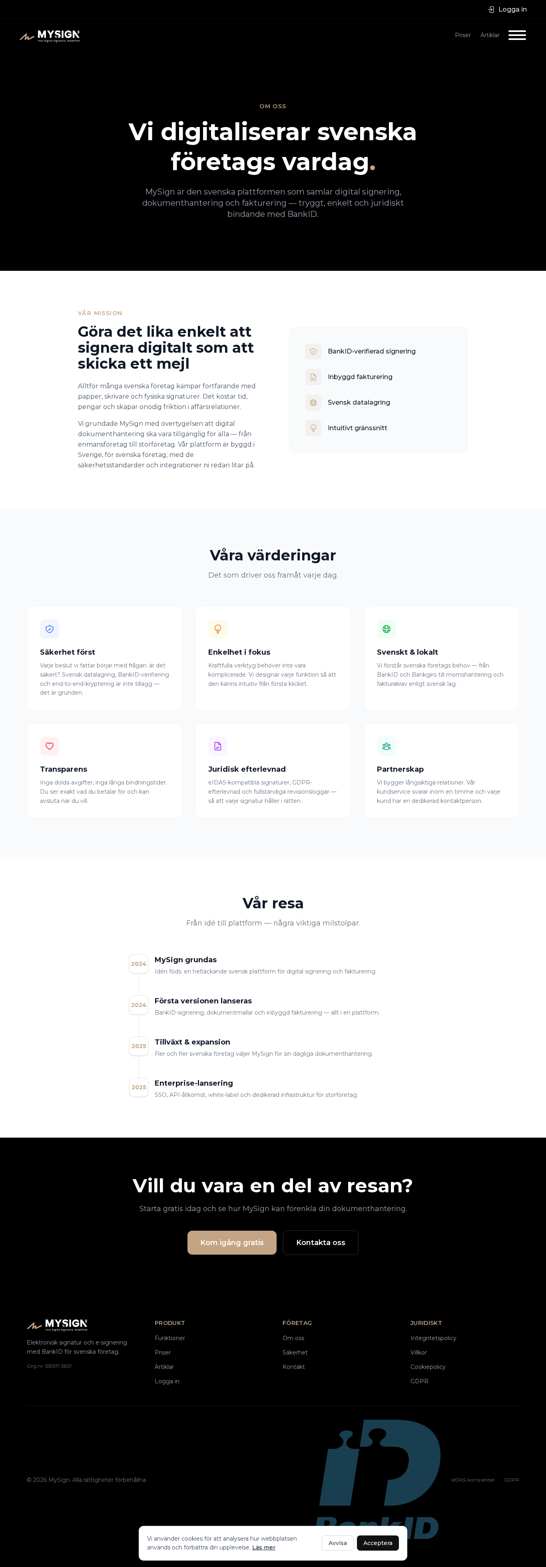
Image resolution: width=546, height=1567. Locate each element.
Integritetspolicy (433, 1338)
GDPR (419, 1381)
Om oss (293, 1338)
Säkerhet (295, 1352)
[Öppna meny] (517, 35)
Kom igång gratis (232, 1242)
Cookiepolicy (428, 1366)
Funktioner (170, 1338)
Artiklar (490, 35)
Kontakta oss (320, 1242)
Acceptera (378, 1543)
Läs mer (263, 1547)
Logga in (167, 1381)
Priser (463, 35)
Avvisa (338, 1543)
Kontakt (294, 1366)
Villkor (418, 1352)
